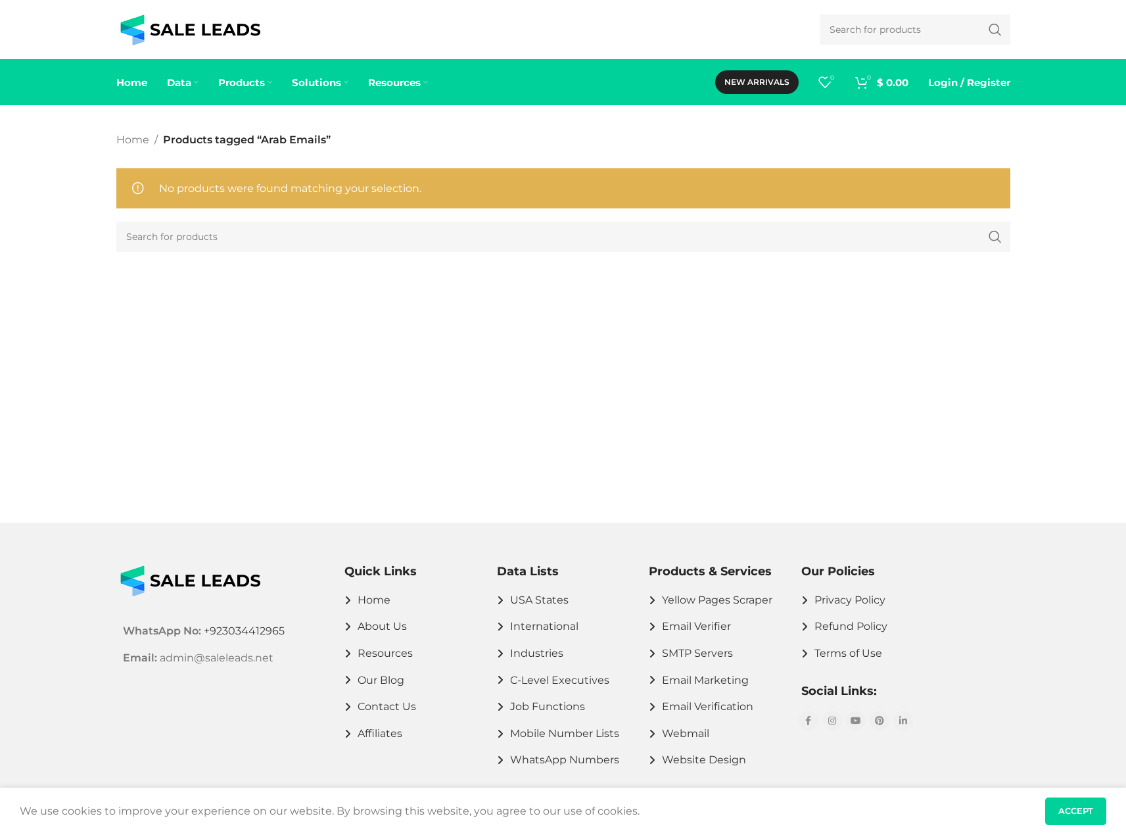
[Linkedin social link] (903, 720)
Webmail (685, 733)
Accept (1075, 810)
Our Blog (381, 680)
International (544, 626)
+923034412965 (244, 631)
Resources (385, 653)
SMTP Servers (697, 653)
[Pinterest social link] (879, 720)
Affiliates (380, 733)
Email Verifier (696, 626)
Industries (536, 653)
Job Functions (547, 706)
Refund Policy (850, 626)
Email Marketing (705, 680)
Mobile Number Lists (564, 733)
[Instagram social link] (832, 720)
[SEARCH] (995, 237)
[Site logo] (190, 28)
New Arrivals (756, 82)
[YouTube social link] (856, 720)
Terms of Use (848, 653)
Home (132, 139)
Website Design (704, 759)
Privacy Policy (849, 600)
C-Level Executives (559, 680)
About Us (382, 626)
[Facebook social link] (808, 720)
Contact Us (387, 706)
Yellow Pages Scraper (717, 600)
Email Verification (707, 706)
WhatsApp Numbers (564, 759)
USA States (539, 600)
